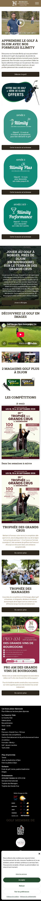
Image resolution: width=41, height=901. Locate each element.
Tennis (4, 757)
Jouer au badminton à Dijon (11, 760)
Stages (4, 772)
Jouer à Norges (20, 302)
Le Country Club (7, 718)
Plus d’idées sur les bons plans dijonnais (15, 711)
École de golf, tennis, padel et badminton (16, 769)
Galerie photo (6, 720)
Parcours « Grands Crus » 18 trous (13, 732)
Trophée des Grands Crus (10, 786)
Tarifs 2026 (6, 748)
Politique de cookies (13, 896)
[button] (39, 854)
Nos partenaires (7, 723)
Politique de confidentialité (28, 896)
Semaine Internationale (10, 781)
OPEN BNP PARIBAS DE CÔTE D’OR (13, 778)
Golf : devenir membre (9, 745)
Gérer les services (21, 874)
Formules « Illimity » (8, 742)
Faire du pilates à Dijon (9, 763)
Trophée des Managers (10, 783)
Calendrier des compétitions (11, 735)
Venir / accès (6, 726)
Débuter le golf (20, 74)
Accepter (22, 880)
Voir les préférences (21, 892)
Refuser (22, 886)
